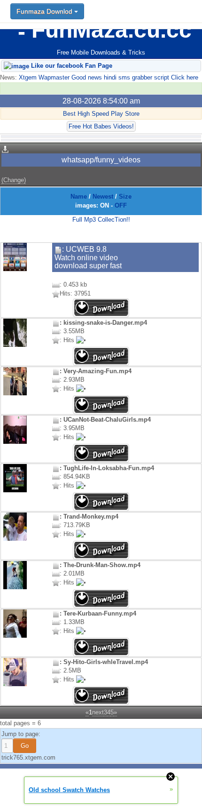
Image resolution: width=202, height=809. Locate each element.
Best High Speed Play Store (101, 113)
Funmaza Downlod (45, 11)
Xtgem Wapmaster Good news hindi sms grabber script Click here (107, 77)
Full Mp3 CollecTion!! (101, 219)
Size (125, 196)
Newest (103, 196)
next (98, 712)
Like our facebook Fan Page (70, 65)
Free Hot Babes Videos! (101, 126)
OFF (121, 205)
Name (78, 196)
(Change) (13, 180)
